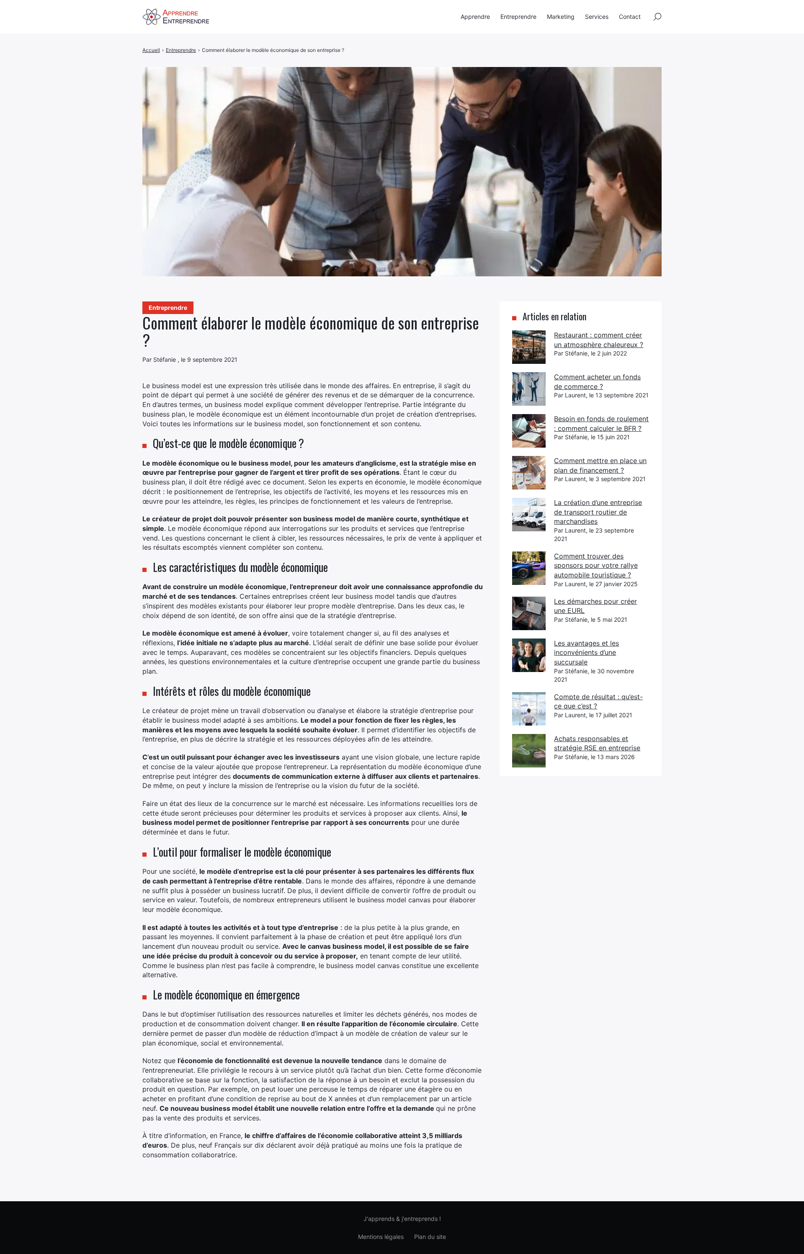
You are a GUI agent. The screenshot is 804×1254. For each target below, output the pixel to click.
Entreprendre (518, 16)
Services (596, 16)
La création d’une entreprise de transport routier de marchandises (598, 511)
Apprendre (475, 16)
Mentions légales (381, 1236)
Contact (630, 16)
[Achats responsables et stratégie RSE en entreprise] (529, 750)
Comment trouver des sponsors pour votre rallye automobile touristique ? (596, 565)
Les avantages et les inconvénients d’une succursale (586, 652)
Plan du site (430, 1236)
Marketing (561, 16)
